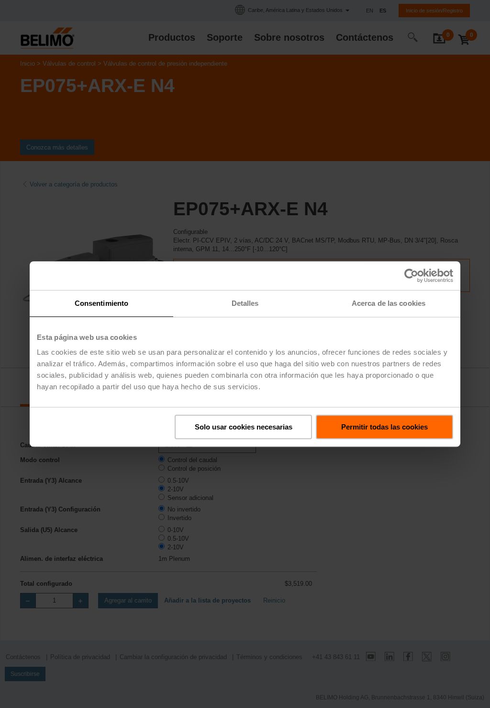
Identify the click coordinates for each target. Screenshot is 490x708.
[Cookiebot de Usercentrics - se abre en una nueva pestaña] (411, 275)
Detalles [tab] (245, 303)
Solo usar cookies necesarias (243, 427)
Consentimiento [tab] (101, 303)
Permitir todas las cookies (384, 427)
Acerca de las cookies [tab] (388, 303)
